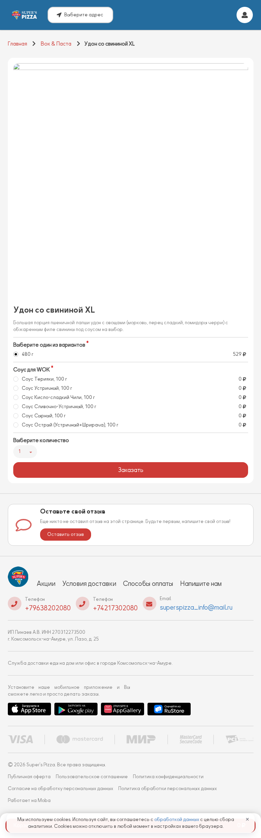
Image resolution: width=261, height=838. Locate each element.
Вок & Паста (56, 44)
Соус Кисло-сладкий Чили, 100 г (58, 397)
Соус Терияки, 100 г (44, 379)
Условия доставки (89, 583)
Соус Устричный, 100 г (47, 388)
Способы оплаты (148, 583)
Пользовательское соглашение (92, 776)
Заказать (130, 470)
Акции (46, 583)
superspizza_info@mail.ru (196, 607)
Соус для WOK (31, 370)
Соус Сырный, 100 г (44, 415)
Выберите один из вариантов (49, 345)
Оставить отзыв (65, 534)
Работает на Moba (29, 800)
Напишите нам (201, 583)
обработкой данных (177, 819)
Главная (17, 44)
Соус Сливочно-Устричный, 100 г (59, 406)
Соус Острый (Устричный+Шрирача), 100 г (70, 424)
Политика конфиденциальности (168, 776)
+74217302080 (115, 608)
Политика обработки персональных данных (167, 788)
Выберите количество (41, 440)
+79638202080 (48, 608)
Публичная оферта (29, 776)
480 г (27, 354)
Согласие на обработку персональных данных (60, 788)
